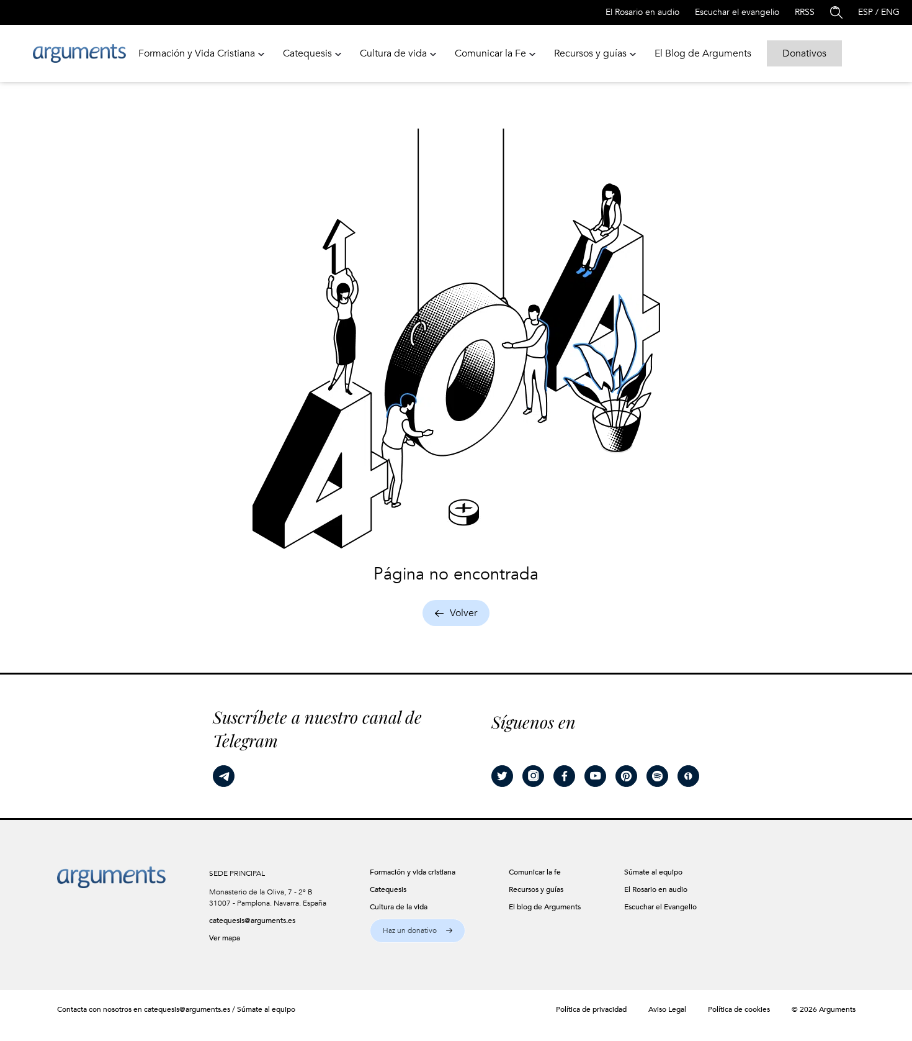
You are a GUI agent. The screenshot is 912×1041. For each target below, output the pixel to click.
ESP (865, 12)
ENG (890, 12)
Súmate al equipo (266, 1009)
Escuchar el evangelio (737, 12)
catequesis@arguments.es (252, 920)
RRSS (805, 12)
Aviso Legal (667, 1009)
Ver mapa (224, 938)
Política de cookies (739, 1009)
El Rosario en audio (642, 12)
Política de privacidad (591, 1009)
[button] (417, 931)
